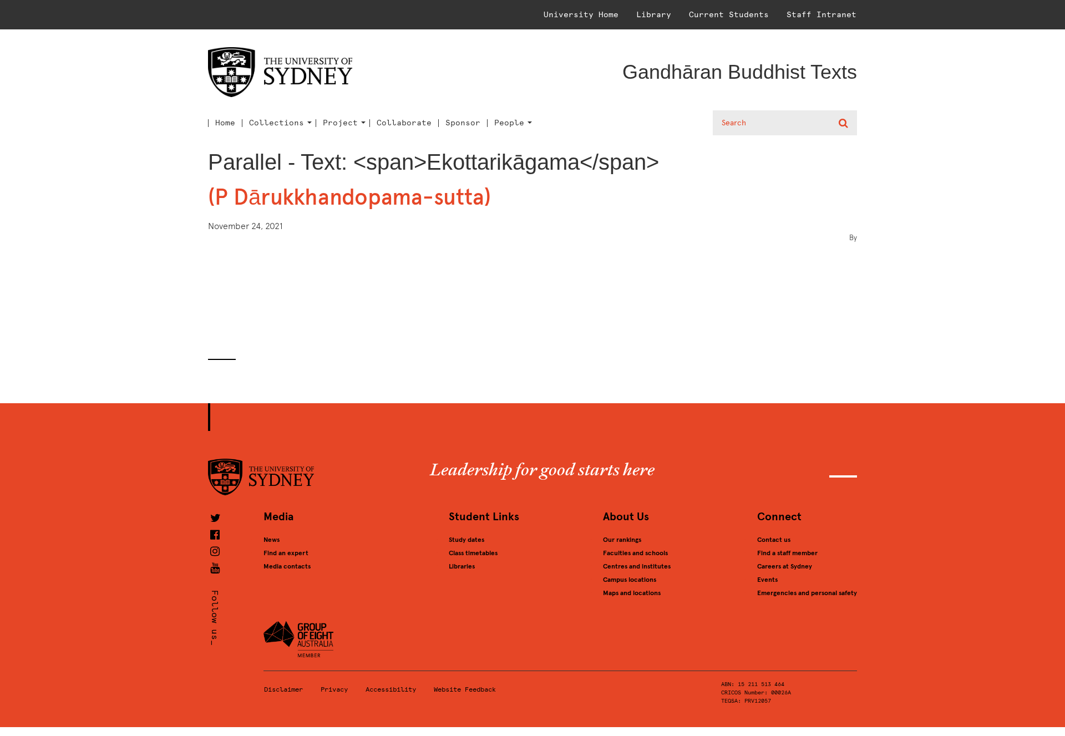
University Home (581, 14)
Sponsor (462, 123)
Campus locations (629, 579)
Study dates (466, 540)
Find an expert (285, 553)
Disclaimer (283, 689)
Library (653, 14)
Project (340, 123)
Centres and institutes (637, 566)
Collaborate (404, 123)
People (509, 123)
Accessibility (391, 689)
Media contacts (287, 566)
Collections (276, 123)
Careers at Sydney (784, 566)
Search (844, 123)
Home (225, 123)
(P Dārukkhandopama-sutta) (349, 197)
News (271, 540)
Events (767, 579)
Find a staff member (787, 553)
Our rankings (622, 540)
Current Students (729, 14)
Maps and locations (632, 593)
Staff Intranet (821, 14)
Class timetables (473, 553)
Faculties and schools (635, 553)
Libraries (462, 566)
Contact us (773, 540)
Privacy (334, 689)
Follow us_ (215, 618)
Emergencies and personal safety (807, 593)
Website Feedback (465, 689)
